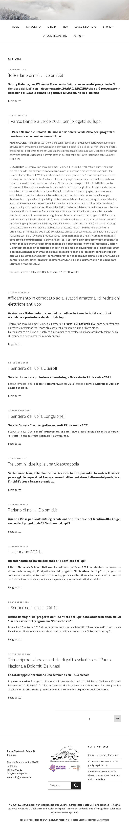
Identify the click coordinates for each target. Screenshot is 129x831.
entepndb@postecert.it (19, 777)
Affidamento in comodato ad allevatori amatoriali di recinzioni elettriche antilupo (64, 301)
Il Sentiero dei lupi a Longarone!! (36, 416)
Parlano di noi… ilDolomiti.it (32, 510)
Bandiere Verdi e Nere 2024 (57, 271)
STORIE (107, 26)
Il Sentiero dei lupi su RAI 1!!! (33, 608)
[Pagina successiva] (117, 718)
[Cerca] (76, 785)
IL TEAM (52, 26)
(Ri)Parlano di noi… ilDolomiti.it (35, 75)
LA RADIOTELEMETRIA (55, 35)
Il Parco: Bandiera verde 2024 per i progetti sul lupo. (55, 121)
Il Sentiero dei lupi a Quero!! (32, 368)
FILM (65, 26)
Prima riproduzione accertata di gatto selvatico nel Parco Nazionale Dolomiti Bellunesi (59, 663)
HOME (15, 26)
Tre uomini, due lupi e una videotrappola (43, 464)
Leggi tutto (14, 100)
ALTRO (77, 35)
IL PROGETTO (33, 26)
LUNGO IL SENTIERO (85, 26)
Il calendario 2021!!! (25, 551)
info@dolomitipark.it (17, 773)
